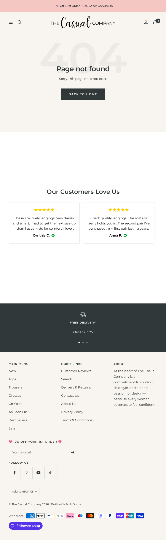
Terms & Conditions (76, 420)
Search (66, 379)
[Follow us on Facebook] (15, 473)
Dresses (15, 395)
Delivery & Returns (76, 387)
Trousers (15, 387)
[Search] (20, 22)
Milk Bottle (73, 504)
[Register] (73, 452)
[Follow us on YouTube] (38, 473)
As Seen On (18, 412)
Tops (12, 379)
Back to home (83, 94)
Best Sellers (18, 420)
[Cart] (155, 22)
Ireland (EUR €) (22, 491)
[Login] (146, 22)
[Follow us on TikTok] (50, 473)
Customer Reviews (76, 371)
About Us (68, 404)
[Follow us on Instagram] (26, 473)
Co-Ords (15, 404)
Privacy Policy (72, 412)
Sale (12, 428)
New (12, 371)
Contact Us (70, 395)
